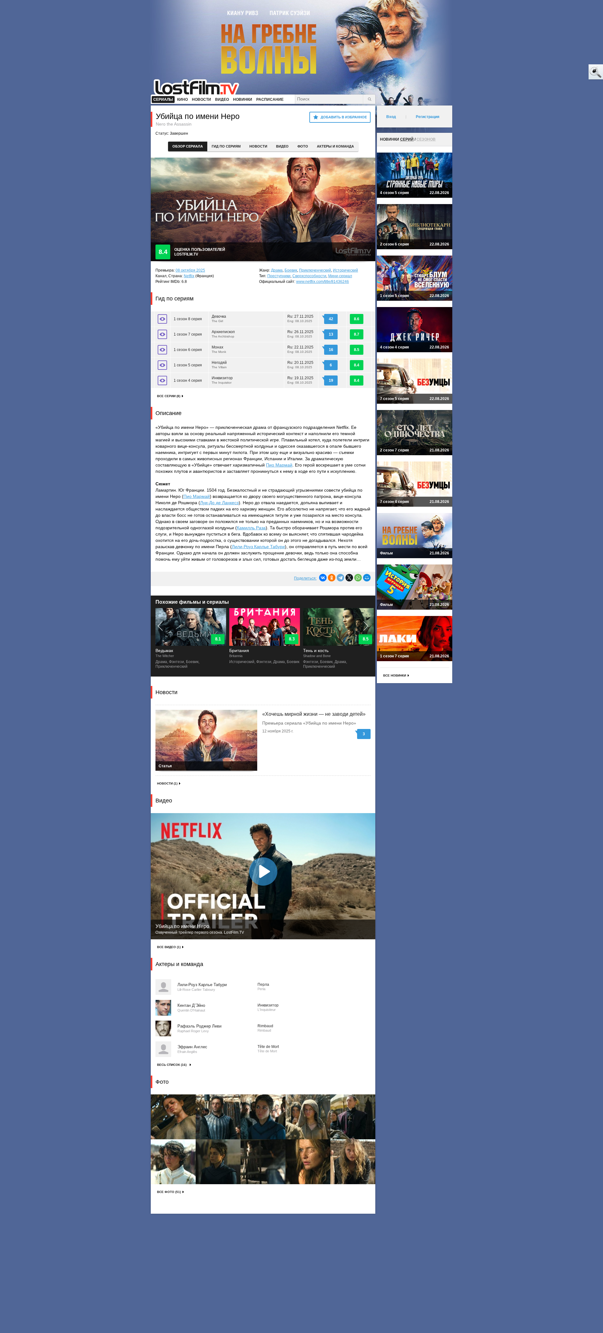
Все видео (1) (169, 947)
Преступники (279, 276)
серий (407, 139)
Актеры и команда (335, 146)
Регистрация (427, 117)
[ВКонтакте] (323, 577)
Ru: (300, 318)
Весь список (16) (172, 1064)
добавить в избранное (344, 117)
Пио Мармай (279, 464)
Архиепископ (223, 334)
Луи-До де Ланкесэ (219, 502)
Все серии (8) (168, 396)
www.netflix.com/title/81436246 (322, 281)
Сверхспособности (309, 276)
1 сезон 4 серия (188, 380)
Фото (302, 146)
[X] (349, 577)
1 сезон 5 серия (188, 365)
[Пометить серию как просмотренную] (162, 319)
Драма (277, 270)
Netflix (189, 276)
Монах (219, 349)
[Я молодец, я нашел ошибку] (571, 72)
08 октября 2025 (190, 270)
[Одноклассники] (331, 577)
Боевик (291, 270)
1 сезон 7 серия (188, 334)
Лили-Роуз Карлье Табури (258, 546)
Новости (258, 146)
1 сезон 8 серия (188, 319)
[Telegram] (340, 577)
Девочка (219, 318)
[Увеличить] (173, 1116)
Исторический (345, 270)
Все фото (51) (169, 1191)
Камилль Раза (251, 527)
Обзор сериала (187, 146)
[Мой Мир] (367, 577)
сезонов (426, 139)
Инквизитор (222, 380)
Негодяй (219, 364)
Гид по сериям (226, 146)
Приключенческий (315, 270)
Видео (282, 146)
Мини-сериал (340, 276)
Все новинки (394, 675)
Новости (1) (167, 783)
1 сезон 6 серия (188, 350)
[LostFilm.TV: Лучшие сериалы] (199, 86)
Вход (391, 117)
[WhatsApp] (358, 577)
